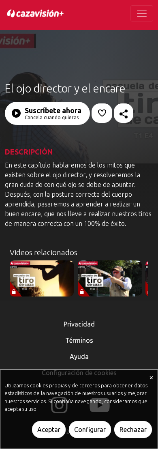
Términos (79, 340)
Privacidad (79, 324)
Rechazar (133, 429)
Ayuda (79, 356)
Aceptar (48, 429)
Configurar (90, 429)
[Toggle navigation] (141, 13)
